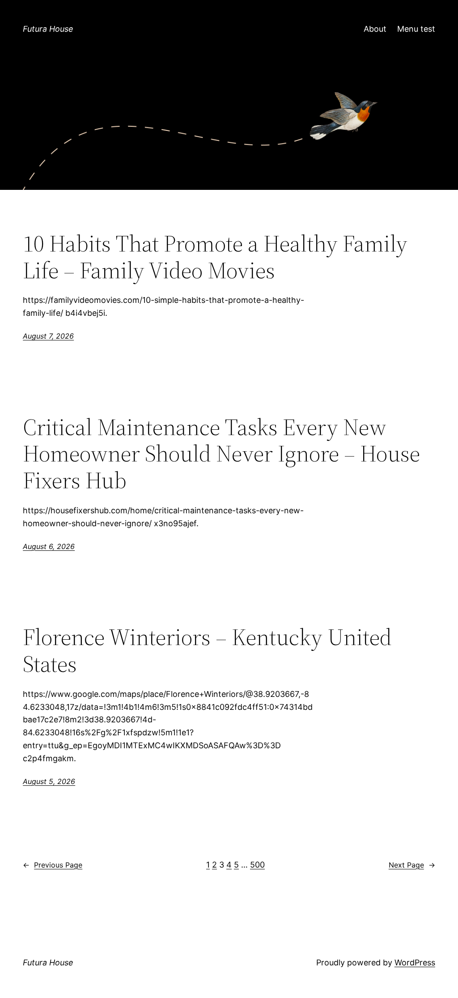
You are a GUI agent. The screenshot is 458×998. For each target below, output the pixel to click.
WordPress (414, 962)
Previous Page (52, 864)
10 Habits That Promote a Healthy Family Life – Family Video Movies (215, 257)
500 (257, 864)
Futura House (48, 29)
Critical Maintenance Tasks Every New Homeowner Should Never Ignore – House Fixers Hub (221, 454)
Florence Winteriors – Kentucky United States (207, 650)
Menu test (416, 29)
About (375, 29)
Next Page (412, 864)
